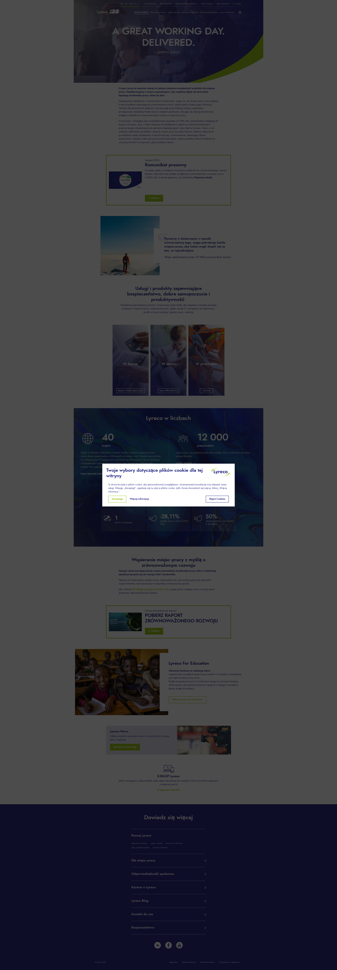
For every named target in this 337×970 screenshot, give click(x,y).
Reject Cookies (217, 499)
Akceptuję (117, 499)
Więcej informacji (139, 499)
